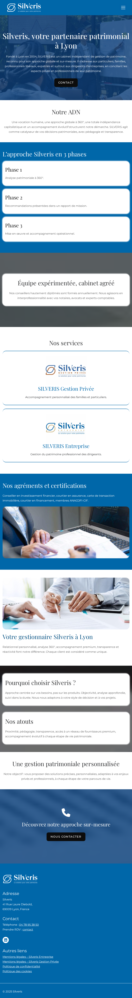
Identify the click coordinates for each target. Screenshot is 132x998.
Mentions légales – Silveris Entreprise (28, 956)
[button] (123, 7)
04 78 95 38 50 (29, 924)
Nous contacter (66, 836)
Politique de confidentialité (21, 966)
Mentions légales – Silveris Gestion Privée (31, 961)
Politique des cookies (17, 971)
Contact (66, 82)
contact (28, 929)
